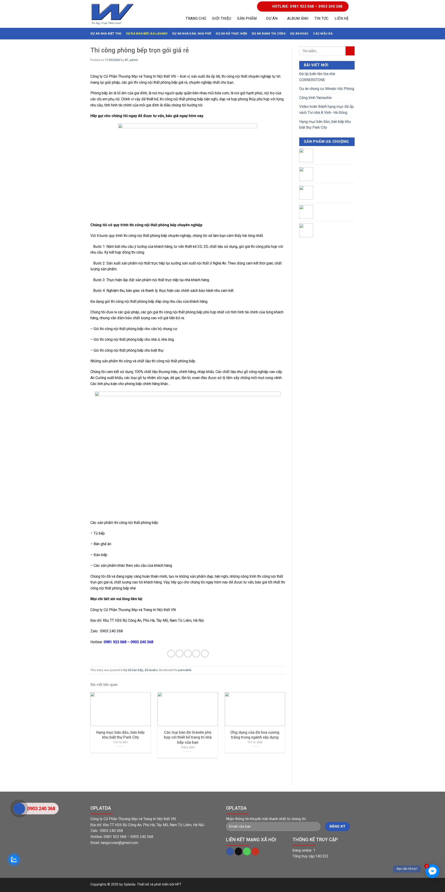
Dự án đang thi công (269, 33)
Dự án (271, 18)
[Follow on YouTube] (255, 851)
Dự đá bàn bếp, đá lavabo (147, 33)
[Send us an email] (238, 851)
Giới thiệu (221, 18)
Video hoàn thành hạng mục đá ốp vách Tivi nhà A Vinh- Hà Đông (326, 109)
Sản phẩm (247, 18)
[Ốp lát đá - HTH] (112, 14)
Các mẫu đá (323, 33)
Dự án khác (299, 33)
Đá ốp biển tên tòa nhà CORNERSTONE (317, 77)
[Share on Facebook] (171, 653)
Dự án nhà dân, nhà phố (191, 33)
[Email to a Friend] (188, 653)
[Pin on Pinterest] (196, 653)
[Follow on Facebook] (230, 851)
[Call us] (247, 851)
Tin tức (322, 18)
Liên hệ (342, 18)
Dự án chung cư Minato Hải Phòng (326, 88)
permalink (184, 670)
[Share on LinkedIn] (205, 653)
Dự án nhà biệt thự (105, 33)
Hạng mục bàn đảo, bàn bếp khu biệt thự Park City (325, 124)
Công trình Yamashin (315, 98)
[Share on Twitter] (179, 653)
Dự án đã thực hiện (231, 33)
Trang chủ (196, 18)
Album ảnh (297, 18)
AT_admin (131, 60)
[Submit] (350, 50)
